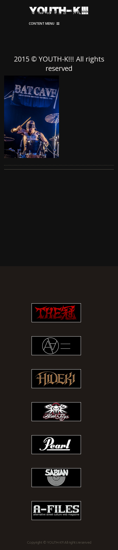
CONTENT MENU (41, 23)
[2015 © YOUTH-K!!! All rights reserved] (59, 117)
